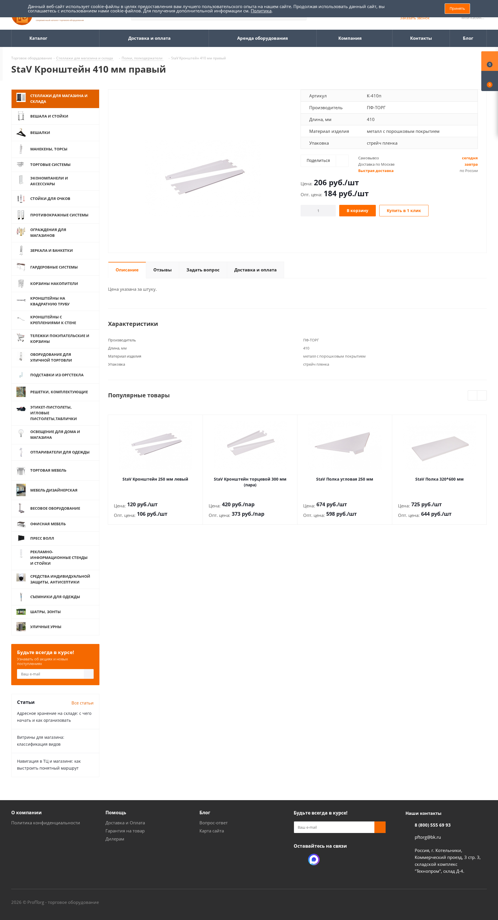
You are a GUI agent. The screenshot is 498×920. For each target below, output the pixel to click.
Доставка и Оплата (125, 822)
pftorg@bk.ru (428, 837)
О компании (26, 812)
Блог (204, 812)
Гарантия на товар (125, 831)
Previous (473, 396)
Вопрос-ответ (213, 822)
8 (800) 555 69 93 (433, 825)
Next (482, 396)
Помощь (115, 812)
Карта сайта (211, 831)
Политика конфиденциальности (45, 822)
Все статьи (82, 703)
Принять (457, 8)
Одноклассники (299, 859)
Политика (261, 11)
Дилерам (114, 839)
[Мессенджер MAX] (314, 859)
